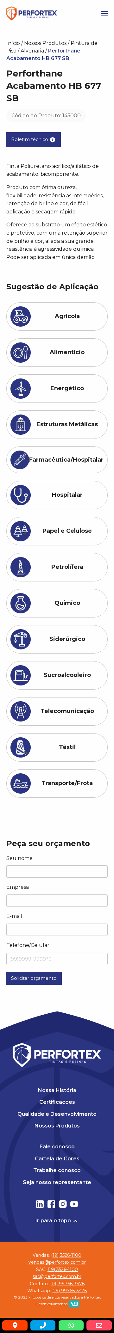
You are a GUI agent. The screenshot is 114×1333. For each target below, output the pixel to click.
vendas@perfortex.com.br (57, 1262)
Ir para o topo (53, 1221)
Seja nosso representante (57, 1182)
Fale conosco (57, 1147)
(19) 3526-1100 (66, 1255)
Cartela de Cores (57, 1159)
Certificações (57, 1102)
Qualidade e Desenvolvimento (57, 1114)
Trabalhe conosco (57, 1170)
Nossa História (57, 1090)
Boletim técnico (30, 139)
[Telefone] (42, 1325)
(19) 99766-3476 (67, 1284)
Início (13, 43)
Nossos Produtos (45, 43)
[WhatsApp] (71, 1325)
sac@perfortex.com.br (57, 1277)
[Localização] (14, 1325)
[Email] (98, 1325)
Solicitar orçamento (34, 978)
